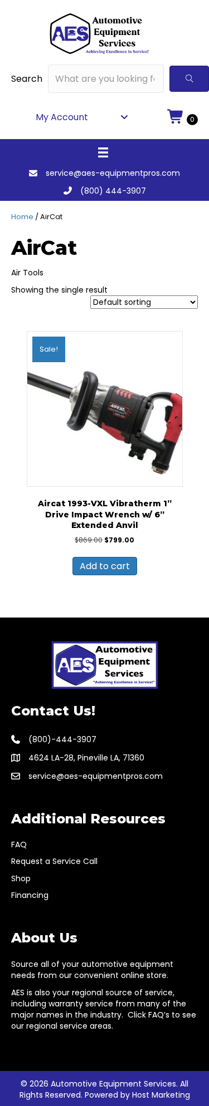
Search (26, 78)
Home (22, 216)
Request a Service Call (54, 861)
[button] (189, 79)
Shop (21, 878)
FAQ (19, 844)
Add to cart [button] (105, 566)
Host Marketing (161, 1094)
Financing (29, 895)
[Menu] (103, 152)
